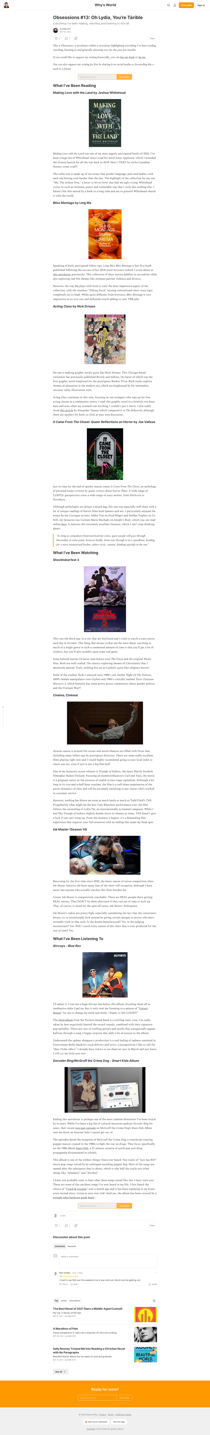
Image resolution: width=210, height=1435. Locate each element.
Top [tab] (56, 1300)
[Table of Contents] (3, 717)
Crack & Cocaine (76, 1189)
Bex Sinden (64, 1272)
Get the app (119, 1421)
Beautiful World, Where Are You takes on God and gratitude (82, 1356)
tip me (141, 57)
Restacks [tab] (72, 1246)
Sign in (201, 5)
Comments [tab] (60, 1246)
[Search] (168, 5)
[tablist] (65, 1246)
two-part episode (85, 1128)
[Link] (49, 85)
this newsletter (62, 274)
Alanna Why (65, 29)
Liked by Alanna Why (70, 1276)
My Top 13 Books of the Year (67, 1312)
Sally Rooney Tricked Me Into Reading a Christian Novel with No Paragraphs (89, 1350)
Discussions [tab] (75, 1300)
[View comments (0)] (81, 1320)
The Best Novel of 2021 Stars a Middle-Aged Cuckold (87, 1308)
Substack (91, 1429)
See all (58, 1371)
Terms (111, 1414)
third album (65, 1020)
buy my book (127, 57)
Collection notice (123, 1414)
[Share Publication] (175, 5)
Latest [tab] (64, 1300)
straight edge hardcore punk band (73, 1198)
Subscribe (186, 5)
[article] (105, 1314)
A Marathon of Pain (65, 1328)
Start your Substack (97, 1421)
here (64, 524)
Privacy (102, 1414)
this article (66, 410)
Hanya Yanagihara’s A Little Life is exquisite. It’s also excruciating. (85, 1332)
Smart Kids (82, 1148)
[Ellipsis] (155, 1272)
